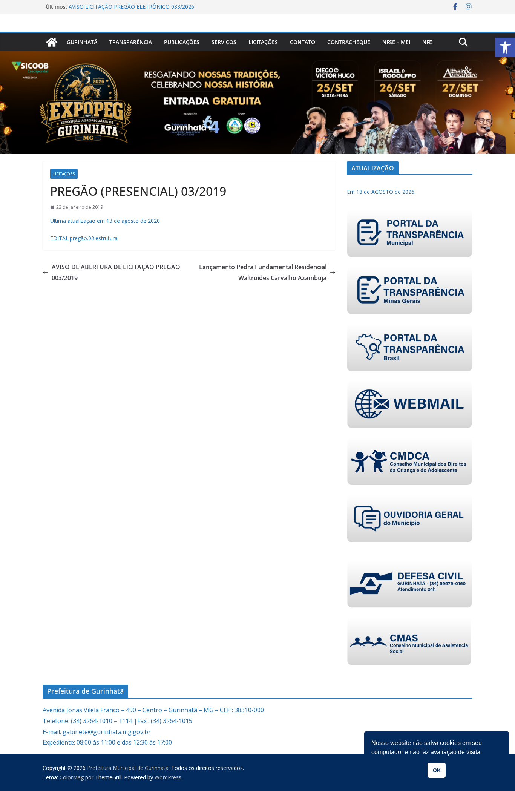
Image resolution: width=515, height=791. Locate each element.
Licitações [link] (263, 42)
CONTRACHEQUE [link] (348, 42)
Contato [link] (302, 42)
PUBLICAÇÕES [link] (181, 42)
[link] (505, 47)
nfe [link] (427, 42)
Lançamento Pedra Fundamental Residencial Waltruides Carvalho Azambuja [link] (262, 272)
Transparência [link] (130, 42)
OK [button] (437, 770)
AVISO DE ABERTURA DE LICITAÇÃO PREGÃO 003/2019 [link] (116, 272)
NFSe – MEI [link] (396, 42)
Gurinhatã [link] (82, 42)
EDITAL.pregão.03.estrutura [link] (84, 238)
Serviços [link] (224, 42)
